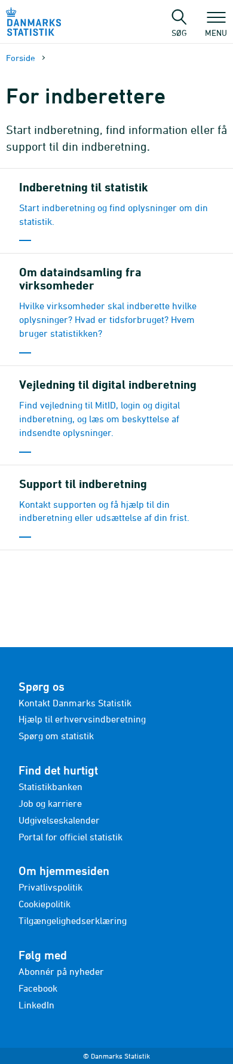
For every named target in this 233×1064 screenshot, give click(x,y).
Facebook (38, 988)
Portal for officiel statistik (70, 836)
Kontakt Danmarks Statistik (75, 702)
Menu (216, 32)
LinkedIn (36, 1004)
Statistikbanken (50, 786)
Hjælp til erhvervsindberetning (82, 719)
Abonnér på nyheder (61, 971)
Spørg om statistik (56, 735)
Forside (20, 58)
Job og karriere (50, 803)
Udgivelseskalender (59, 820)
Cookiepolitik (44, 903)
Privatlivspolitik (50, 887)
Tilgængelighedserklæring (73, 920)
